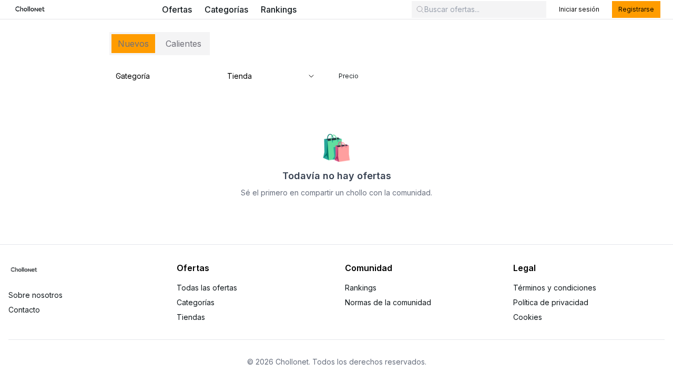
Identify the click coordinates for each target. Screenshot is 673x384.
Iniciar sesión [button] (579, 9)
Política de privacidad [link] (550, 302)
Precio (349, 76)
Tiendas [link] (191, 317)
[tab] (133, 43)
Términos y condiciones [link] (554, 287)
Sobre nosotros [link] (35, 294)
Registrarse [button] (636, 9)
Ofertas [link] (177, 9)
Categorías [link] (226, 9)
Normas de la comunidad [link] (388, 302)
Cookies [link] (527, 317)
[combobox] (265, 76)
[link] (30, 9)
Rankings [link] (279, 9)
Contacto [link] (24, 309)
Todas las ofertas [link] (207, 287)
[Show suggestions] (311, 76)
